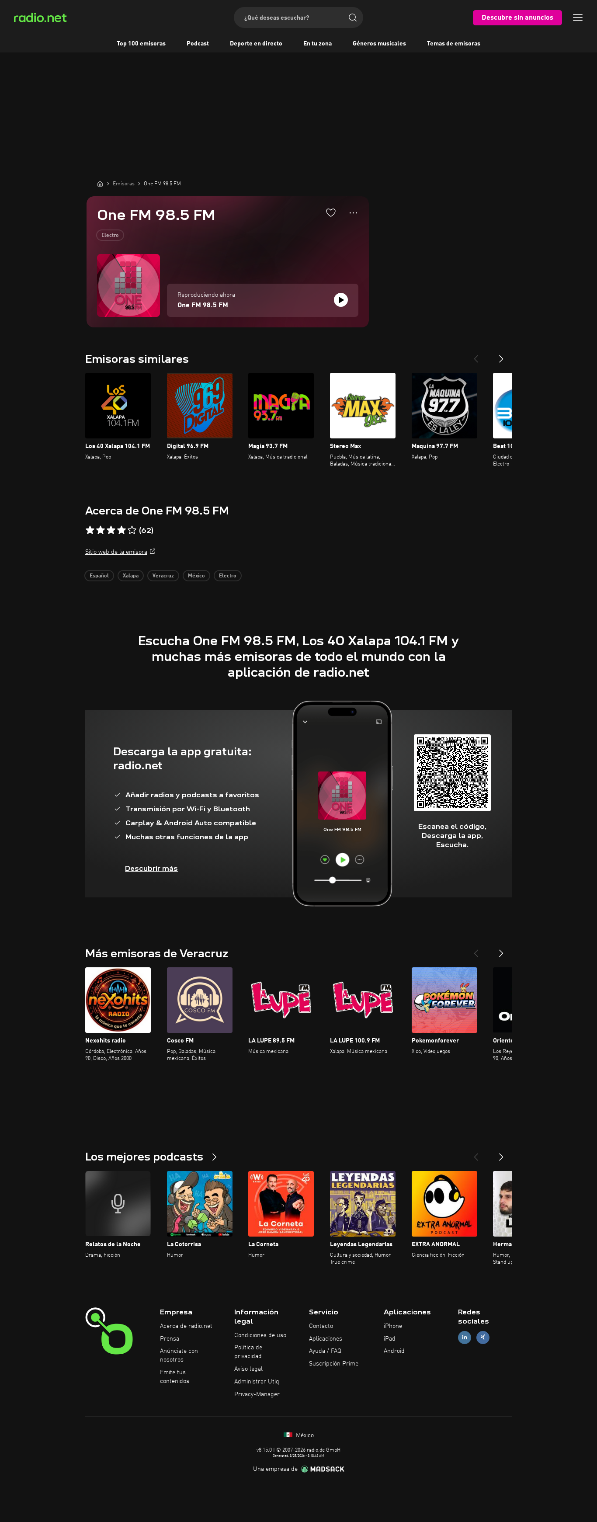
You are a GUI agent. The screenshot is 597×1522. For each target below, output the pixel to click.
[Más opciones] (353, 213)
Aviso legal (248, 1369)
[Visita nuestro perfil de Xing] (482, 1337)
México (196, 576)
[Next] (501, 355)
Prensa (169, 1339)
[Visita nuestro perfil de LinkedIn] (464, 1337)
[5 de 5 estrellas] (132, 530)
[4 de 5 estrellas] (121, 530)
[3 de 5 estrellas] (111, 530)
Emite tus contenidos (174, 1376)
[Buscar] (352, 17)
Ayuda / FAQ (325, 1351)
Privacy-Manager (257, 1394)
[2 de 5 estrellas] (100, 530)
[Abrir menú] (578, 17)
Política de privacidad (248, 1352)
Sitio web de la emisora (116, 552)
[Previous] (475, 355)
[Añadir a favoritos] (331, 212)
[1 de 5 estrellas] (90, 530)
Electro (110, 235)
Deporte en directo (256, 44)
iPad (390, 1339)
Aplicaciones (325, 1339)
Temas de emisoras (453, 44)
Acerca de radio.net (186, 1326)
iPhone (393, 1326)
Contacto (321, 1326)
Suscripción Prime (333, 1364)
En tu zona (317, 44)
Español (99, 576)
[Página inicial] (100, 183)
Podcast (198, 44)
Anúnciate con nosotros (179, 1355)
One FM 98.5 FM (202, 305)
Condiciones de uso (260, 1335)
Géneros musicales (379, 44)
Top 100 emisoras (141, 44)
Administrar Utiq (256, 1382)
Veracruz (163, 576)
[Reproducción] (341, 300)
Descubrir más (151, 868)
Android (394, 1351)
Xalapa (131, 576)
